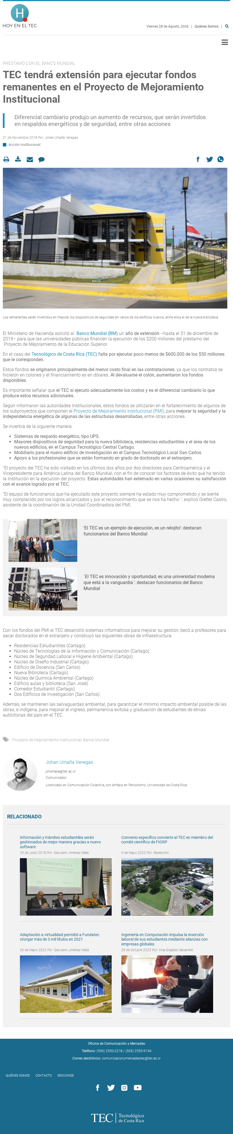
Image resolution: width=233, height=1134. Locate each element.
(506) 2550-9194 (138, 1051)
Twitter (110, 1088)
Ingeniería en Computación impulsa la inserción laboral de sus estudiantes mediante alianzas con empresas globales (164, 939)
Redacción (161, 853)
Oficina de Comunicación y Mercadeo (116, 1044)
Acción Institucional (24, 144)
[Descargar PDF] (19, 159)
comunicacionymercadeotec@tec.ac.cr (131, 1058)
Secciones (65, 1075)
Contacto (44, 1075)
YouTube (136, 1088)
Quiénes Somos (207, 26)
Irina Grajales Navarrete (176, 950)
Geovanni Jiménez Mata (71, 853)
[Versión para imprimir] (8, 159)
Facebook (96, 1088)
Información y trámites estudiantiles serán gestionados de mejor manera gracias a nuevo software (60, 842)
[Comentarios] (43, 159)
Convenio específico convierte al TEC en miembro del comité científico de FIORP (167, 840)
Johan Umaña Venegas (61, 138)
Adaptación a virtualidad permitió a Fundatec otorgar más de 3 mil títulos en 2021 (59, 937)
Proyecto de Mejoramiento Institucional (46, 740)
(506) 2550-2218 (109, 1051)
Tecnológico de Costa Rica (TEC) (64, 354)
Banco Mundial (96, 740)
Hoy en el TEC (20, 14)
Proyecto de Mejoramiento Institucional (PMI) (119, 411)
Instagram (123, 1088)
